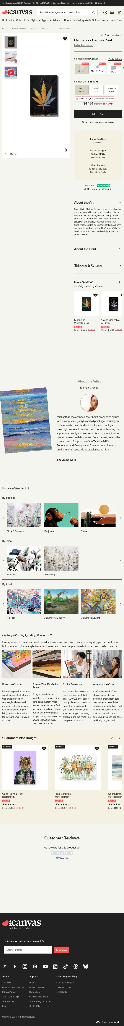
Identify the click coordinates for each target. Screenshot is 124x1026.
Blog (4, 1006)
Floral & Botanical (19, 28)
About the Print (85, 249)
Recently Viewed (110, 1022)
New (113, 20)
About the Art (83, 202)
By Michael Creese (83, 45)
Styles (34, 20)
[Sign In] (112, 12)
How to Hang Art (37, 987)
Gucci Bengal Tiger (12, 793)
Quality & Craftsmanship (13, 987)
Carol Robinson (62, 797)
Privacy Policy (8, 992)
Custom (105, 20)
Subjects (21, 20)
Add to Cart (97, 114)
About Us (6, 982)
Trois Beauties (63, 793)
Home (4, 28)
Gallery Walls (83, 20)
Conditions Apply (98, 172)
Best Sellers (8, 20)
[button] (81, 69)
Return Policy (35, 992)
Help (31, 982)
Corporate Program (65, 982)
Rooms (68, 20)
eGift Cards (61, 992)
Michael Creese (81, 323)
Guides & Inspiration (38, 996)
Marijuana (45, 28)
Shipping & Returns (88, 265)
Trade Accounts (63, 987)
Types (45, 20)
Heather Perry (8, 797)
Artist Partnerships (10, 996)
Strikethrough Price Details (41, 1001)
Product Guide (115, 59)
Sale (119, 20)
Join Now (61, 950)
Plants (33, 28)
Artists (56, 20)
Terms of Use (8, 1001)
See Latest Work (66, 459)
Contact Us (34, 1006)
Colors (95, 20)
